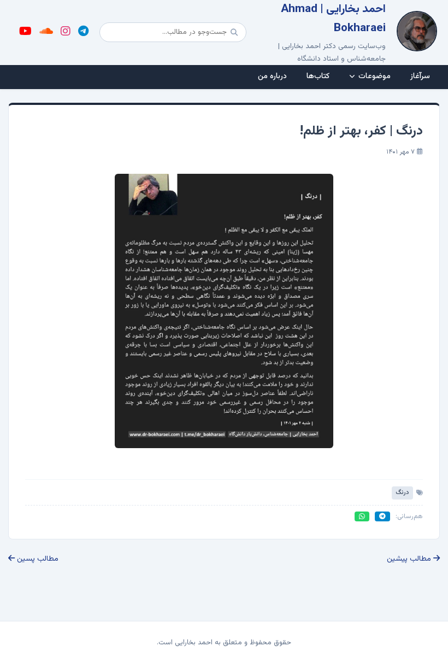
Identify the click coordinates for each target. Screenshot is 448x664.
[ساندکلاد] (46, 32)
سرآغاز (420, 76)
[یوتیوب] (25, 32)
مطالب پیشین (410, 559)
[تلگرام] (83, 32)
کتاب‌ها (317, 76)
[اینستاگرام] (65, 32)
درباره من (272, 76)
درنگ (402, 492)
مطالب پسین (36, 559)
